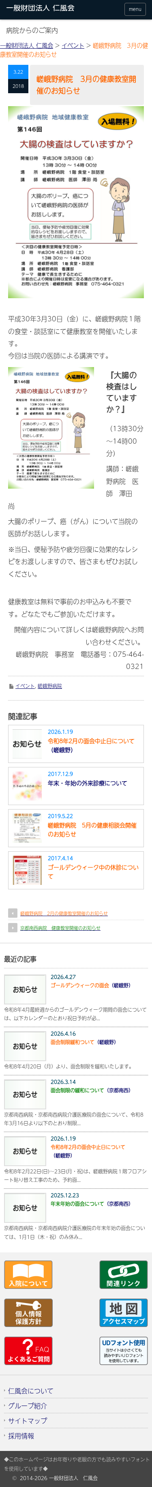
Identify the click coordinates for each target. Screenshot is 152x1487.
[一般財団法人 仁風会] (44, 9)
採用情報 (21, 1435)
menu (135, 9)
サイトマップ (27, 1420)
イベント (25, 686)
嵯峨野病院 (50, 686)
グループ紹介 (27, 1405)
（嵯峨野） (91, 745)
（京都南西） (92, 1090)
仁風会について (31, 1390)
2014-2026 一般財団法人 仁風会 (59, 1478)
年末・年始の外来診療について (87, 782)
